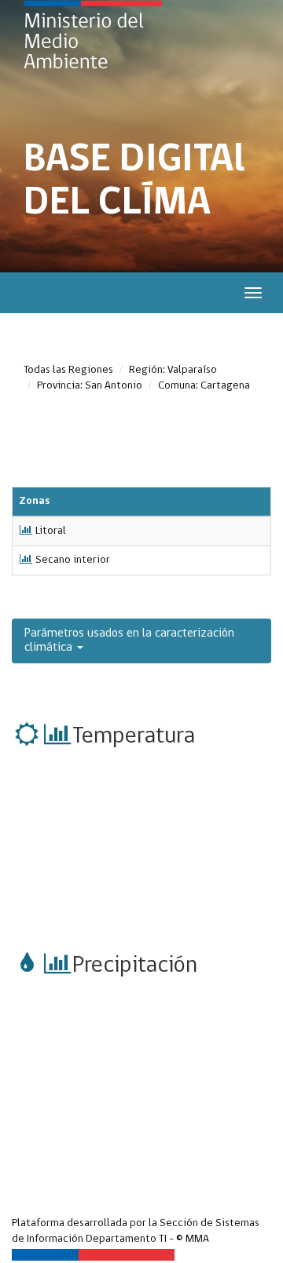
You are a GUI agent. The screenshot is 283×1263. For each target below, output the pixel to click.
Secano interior (72, 560)
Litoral (50, 531)
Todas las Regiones (68, 370)
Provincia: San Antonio (89, 386)
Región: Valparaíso (173, 370)
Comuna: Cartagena (204, 386)
